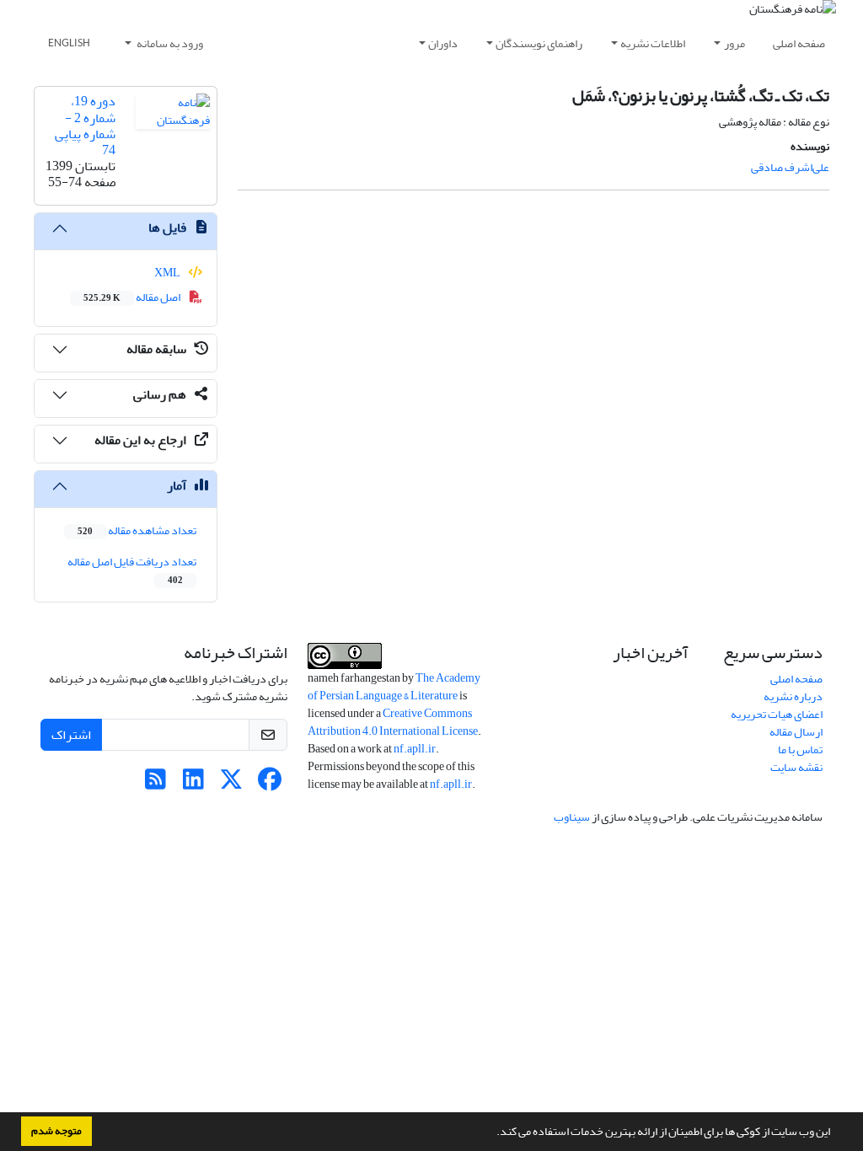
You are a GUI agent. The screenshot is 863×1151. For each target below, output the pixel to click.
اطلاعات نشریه (652, 43)
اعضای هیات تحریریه (777, 714)
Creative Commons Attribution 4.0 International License (393, 722)
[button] (492, 1133)
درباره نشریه (793, 696)
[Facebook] (269, 784)
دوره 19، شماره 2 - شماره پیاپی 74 (85, 125)
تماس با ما (800, 749)
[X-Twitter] (231, 784)
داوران (443, 43)
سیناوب (572, 817)
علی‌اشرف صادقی (790, 167)
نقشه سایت (796, 767)
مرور (734, 43)
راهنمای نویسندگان (539, 43)
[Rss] (155, 784)
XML (168, 272)
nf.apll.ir (415, 748)
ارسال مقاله (796, 731)
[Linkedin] (193, 784)
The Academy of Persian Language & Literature (394, 687)
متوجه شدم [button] (56, 1131)
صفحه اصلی (799, 43)
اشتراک (71, 734)
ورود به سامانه (169, 43)
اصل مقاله (132, 297)
